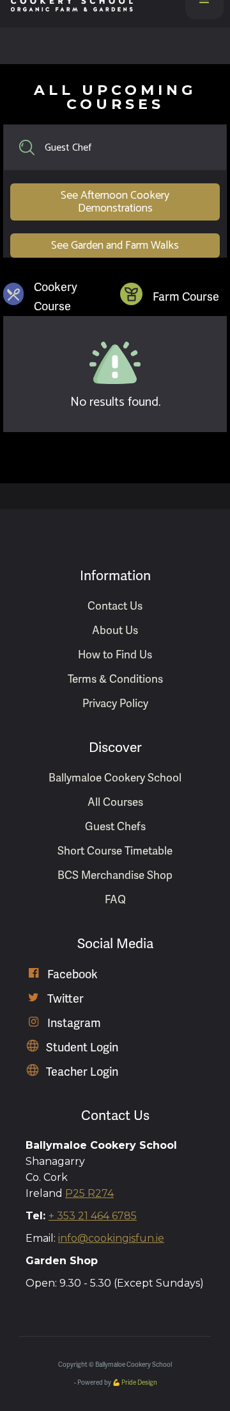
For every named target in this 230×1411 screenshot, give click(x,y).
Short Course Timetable (114, 851)
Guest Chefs (115, 826)
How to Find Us (115, 655)
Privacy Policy (115, 703)
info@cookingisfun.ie (111, 1238)
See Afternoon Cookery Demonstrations (115, 202)
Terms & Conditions (115, 679)
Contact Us (115, 606)
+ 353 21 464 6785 (93, 1216)
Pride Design (139, 1383)
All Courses (115, 802)
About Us (115, 630)
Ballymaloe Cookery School (115, 778)
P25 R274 (89, 1193)
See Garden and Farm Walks (115, 245)
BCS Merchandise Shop (114, 875)
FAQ (115, 899)
